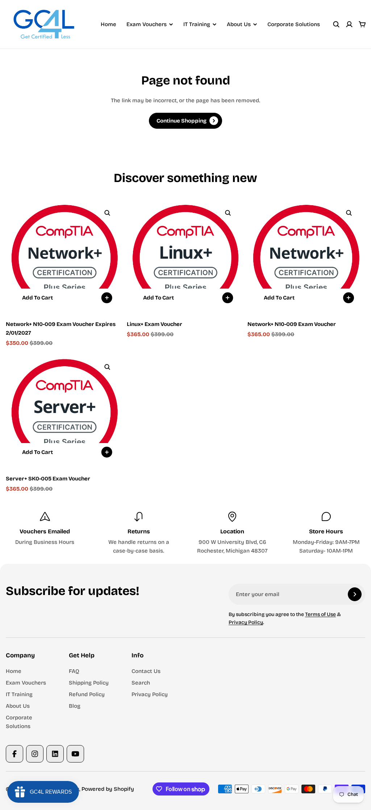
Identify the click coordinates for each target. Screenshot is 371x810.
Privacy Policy (246, 622)
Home (108, 24)
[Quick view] (107, 213)
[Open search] (336, 24)
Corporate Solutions (293, 24)
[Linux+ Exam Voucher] (186, 255)
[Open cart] (362, 24)
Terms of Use (320, 614)
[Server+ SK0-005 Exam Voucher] (65, 409)
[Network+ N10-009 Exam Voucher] (306, 255)
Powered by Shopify (108, 789)
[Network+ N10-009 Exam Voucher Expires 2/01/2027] (65, 255)
